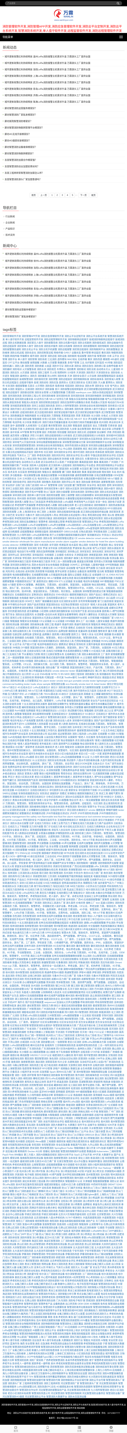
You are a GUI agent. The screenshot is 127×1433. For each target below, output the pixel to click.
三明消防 (68, 1118)
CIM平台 (100, 1058)
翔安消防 (106, 472)
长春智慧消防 (76, 922)
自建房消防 (94, 1118)
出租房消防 (98, 1065)
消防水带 (89, 385)
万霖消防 (70, 392)
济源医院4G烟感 (113, 1171)
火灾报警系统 (29, 369)
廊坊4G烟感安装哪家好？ (18, 140)
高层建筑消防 (40, 876)
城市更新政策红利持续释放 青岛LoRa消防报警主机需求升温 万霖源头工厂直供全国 (47, 88)
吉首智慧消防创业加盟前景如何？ (22, 166)
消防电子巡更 (115, 501)
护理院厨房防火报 (64, 833)
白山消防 (87, 955)
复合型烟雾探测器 (54, 707)
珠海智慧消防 (87, 1008)
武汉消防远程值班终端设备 (94, 511)
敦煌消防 (70, 1105)
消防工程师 (43, 372)
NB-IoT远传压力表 (58, 399)
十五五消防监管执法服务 (34, 704)
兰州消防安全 (9, 478)
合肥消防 (50, 1131)
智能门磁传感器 (88, 770)
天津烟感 (87, 1181)
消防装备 (49, 389)
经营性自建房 (52, 959)
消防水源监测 (114, 548)
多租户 (56, 1068)
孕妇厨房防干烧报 (87, 790)
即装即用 (98, 1081)
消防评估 (73, 962)
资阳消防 (93, 1012)
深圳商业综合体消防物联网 (93, 405)
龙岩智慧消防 (97, 1098)
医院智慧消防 (9, 535)
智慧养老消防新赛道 (22, 607)
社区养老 (99, 634)
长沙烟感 (24, 1052)
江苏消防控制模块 (69, 959)
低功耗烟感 (13, 531)
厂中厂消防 (114, 1111)
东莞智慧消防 (96, 959)
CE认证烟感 (104, 790)
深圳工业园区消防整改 (17, 438)
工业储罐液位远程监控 (37, 810)
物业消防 (42, 458)
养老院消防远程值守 (56, 508)
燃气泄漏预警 (117, 1118)
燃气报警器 (16, 1105)
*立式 (120, 419)
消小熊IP (61, 1138)
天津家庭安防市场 (21, 770)
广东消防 (7, 1048)
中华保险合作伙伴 (17, 604)
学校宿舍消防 (100, 531)
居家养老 (30, 747)
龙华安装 (52, 548)
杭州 (119, 472)
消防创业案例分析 (82, 773)
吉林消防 (70, 899)
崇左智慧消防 (52, 757)
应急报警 (63, 846)
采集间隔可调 (113, 651)
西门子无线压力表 (53, 826)
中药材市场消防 (99, 1184)
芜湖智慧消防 (86, 1081)
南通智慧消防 (71, 972)
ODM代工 (75, 564)
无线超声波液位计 (96, 598)
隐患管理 (27, 1068)
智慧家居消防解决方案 (64, 1025)
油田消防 (46, 975)
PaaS (5, 1154)
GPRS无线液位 (53, 932)
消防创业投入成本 (62, 720)
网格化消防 (84, 1111)
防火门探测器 (12, 1111)
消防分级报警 (63, 491)
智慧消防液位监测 (57, 717)
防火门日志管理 (26, 1108)
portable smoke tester (84, 680)
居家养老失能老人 (63, 776)
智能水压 (46, 472)
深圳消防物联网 (93, 395)
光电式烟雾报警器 (103, 475)
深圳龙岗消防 (77, 491)
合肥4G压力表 (68, 1184)
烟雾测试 (34, 627)
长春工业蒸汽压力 (60, 823)
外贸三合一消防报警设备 (63, 561)
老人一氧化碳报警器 (89, 800)
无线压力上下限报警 (18, 826)
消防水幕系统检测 (91, 654)
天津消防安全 (103, 372)
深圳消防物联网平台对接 (99, 442)
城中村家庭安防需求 (32, 767)
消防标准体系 (97, 379)
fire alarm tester (47, 680)
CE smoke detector (84, 538)
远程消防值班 (27, 412)
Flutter (70, 1148)
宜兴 (57, 389)
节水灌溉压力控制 (31, 654)
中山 (60, 448)
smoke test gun (64, 680)
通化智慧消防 (34, 1005)
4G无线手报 (59, 946)
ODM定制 (36, 853)
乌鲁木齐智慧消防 (100, 975)
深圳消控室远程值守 (68, 438)
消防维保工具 (92, 674)
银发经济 (49, 747)
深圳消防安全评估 (63, 452)
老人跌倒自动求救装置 (26, 833)
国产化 (117, 1154)
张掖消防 (46, 1105)
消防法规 (91, 369)
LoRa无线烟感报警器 (70, 757)
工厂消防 (31, 455)
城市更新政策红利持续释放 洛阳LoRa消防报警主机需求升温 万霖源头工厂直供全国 (47, 69)
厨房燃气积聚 (9, 578)
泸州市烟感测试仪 (108, 813)
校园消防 (69, 385)
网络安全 (37, 1168)
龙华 (4, 548)
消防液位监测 (17, 601)
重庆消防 (106, 352)
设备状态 (76, 352)
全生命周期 (86, 1068)
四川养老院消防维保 (18, 1091)
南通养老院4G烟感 (54, 972)
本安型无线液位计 (36, 796)
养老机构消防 (44, 455)
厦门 (52, 468)
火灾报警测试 (32, 680)
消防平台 (12, 359)
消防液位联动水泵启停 (70, 687)
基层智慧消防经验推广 (88, 730)
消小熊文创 (98, 1171)
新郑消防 (31, 498)
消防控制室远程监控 (49, 402)
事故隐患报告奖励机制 (78, 700)
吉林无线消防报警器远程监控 (54, 922)
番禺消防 (103, 462)
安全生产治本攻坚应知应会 (104, 700)
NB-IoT (43, 485)
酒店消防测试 (12, 677)
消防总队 (79, 458)
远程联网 (91, 432)
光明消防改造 (65, 548)
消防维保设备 (37, 624)
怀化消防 (111, 922)
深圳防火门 (40, 1108)
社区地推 (119, 740)
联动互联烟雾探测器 (84, 578)
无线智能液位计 (76, 714)
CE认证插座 (45, 621)
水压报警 (74, 468)
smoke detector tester (63, 670)
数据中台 (17, 1168)
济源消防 (19, 1174)
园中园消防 (16, 1181)
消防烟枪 (24, 624)
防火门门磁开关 (10, 1038)
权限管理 (107, 1068)
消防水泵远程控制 (113, 518)
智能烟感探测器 (96, 399)
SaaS (77, 1154)
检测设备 (114, 558)
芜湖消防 (73, 1081)
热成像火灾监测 (99, 402)
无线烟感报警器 (115, 955)
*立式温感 (43, 425)
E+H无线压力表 (97, 651)
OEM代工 (30, 601)
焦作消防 (80, 1075)
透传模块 (62, 359)
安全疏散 (44, 468)
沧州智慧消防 (93, 1174)
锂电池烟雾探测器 (112, 707)
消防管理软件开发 (11, 336)
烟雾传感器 (98, 657)
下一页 (83, 195)
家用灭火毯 (16, 617)
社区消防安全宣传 (68, 601)
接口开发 (91, 1148)
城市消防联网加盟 (107, 419)
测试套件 (71, 760)
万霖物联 (7, 422)
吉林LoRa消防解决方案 (94, 1042)
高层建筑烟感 (114, 1091)
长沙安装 (27, 422)
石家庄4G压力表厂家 (45, 1161)
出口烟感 (50, 1052)
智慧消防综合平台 (88, 1168)
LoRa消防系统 (112, 1101)
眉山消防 (116, 1048)
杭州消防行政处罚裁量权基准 (83, 422)
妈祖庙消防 (8, 1101)
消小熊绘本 (118, 1138)
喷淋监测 (63, 545)
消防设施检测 (54, 458)
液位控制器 (16, 786)
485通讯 (114, 359)
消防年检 (38, 452)
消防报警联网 (90, 346)
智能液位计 (79, 892)
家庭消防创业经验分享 (108, 770)
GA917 (67, 352)
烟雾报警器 (8, 581)
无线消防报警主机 (57, 989)
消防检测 (77, 346)
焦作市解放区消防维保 (48, 1075)
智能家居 (27, 714)
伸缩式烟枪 (26, 538)
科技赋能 (49, 571)
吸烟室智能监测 (10, 508)
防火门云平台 (81, 1131)
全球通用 (96, 574)
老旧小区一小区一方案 (90, 753)
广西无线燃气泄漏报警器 (15, 959)
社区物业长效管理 (19, 1025)
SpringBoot (60, 1148)
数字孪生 (112, 999)
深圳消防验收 (78, 395)
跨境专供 (87, 1065)
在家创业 (27, 617)
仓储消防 (37, 538)
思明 (109, 485)
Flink (11, 1154)
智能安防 (69, 747)
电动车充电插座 (91, 581)
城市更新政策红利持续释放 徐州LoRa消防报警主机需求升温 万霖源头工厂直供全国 (47, 63)
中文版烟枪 (94, 926)
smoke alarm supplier (67, 541)
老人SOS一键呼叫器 (15, 856)
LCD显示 (62, 710)
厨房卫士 (76, 634)
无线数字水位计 (98, 879)
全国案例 (72, 737)
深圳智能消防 (109, 395)
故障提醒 (34, 362)
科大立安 (62, 1061)
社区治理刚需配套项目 (73, 992)
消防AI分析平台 (65, 1154)
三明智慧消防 (80, 1118)
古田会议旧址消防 (68, 1058)
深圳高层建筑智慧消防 (24, 445)
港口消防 (73, 1111)
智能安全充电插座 (29, 621)
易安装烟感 (106, 644)
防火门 (23, 458)
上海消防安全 (29, 511)
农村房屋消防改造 (17, 611)
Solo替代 (82, 677)
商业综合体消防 (56, 806)
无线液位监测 (76, 694)
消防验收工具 (46, 879)
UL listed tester (98, 684)
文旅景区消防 (75, 1065)
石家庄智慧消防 (65, 1161)
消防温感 (39, 429)
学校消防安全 (30, 820)
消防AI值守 (109, 488)
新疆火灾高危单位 (21, 962)
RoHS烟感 (20, 710)
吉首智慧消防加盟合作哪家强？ (21, 160)
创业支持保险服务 (101, 767)
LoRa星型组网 (92, 528)
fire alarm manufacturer (42, 541)
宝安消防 (32, 548)
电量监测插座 (100, 876)
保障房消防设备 (100, 607)
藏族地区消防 (61, 1085)
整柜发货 (102, 631)
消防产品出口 (96, 594)
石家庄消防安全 (77, 382)
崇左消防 (39, 757)
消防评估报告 (9, 455)
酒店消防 (40, 1061)
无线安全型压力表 (36, 651)
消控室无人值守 (35, 342)
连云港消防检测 (111, 803)
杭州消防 (103, 422)
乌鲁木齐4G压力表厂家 (64, 975)
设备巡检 (58, 558)
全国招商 (79, 747)
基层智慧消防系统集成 (91, 750)
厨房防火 (63, 382)
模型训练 (14, 1158)
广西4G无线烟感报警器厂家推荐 (92, 899)
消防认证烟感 (15, 1118)
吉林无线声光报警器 (12, 946)
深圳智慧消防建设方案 (94, 591)
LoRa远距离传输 (40, 535)
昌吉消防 (10, 975)
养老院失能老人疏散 (46, 505)
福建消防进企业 (73, 1121)
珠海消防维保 (117, 1008)
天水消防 (83, 1128)
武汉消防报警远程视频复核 (98, 389)
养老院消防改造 (54, 501)
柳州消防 (104, 757)
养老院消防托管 (73, 521)
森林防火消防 (84, 1048)
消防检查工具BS (83, 833)
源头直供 (70, 902)
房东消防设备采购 (84, 740)
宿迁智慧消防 (56, 873)
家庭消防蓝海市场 (94, 830)
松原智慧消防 (88, 1088)
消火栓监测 (28, 468)
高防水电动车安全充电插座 (45, 564)
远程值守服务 (26, 382)
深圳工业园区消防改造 (43, 405)
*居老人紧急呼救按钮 (28, 743)
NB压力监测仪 (77, 886)
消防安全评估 (73, 455)
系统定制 (97, 1068)
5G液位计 (90, 714)
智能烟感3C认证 (73, 1181)
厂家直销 (12, 429)
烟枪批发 (100, 810)
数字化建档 (88, 1085)
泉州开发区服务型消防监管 (29, 1184)
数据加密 (56, 1187)
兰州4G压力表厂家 (47, 1128)
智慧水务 (66, 932)
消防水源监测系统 (11, 402)
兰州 (19, 478)
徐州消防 (10, 972)
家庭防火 (19, 389)
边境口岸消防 (35, 975)
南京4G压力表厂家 (93, 873)
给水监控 (73, 545)
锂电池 (72, 644)
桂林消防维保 (17, 926)
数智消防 (103, 1111)
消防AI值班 (8, 518)
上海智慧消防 (15, 1068)
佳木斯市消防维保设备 (33, 667)
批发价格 (53, 627)
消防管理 (32, 359)
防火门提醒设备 (55, 1108)
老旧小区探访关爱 (24, 776)
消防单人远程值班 (38, 465)
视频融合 (65, 1068)
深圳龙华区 (110, 551)
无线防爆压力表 (64, 892)
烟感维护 (46, 853)
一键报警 (116, 1168)
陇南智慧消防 (61, 1158)
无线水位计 (98, 763)
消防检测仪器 (17, 680)
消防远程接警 (65, 349)
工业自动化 (50, 856)
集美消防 (76, 472)
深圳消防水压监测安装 (90, 438)
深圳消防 (22, 548)
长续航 (91, 1058)
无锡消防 (29, 389)
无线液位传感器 (16, 740)
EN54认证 (25, 853)
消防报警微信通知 (11, 349)
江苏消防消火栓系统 (28, 873)
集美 (84, 472)
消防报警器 (20, 846)
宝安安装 (118, 545)
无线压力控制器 (54, 651)
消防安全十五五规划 (18, 730)
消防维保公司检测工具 (104, 627)
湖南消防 (113, 846)
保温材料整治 (95, 1161)
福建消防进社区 (98, 1141)
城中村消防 (79, 452)
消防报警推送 (113, 349)
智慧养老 (43, 521)
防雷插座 (64, 564)
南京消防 (108, 873)
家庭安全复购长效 (113, 989)
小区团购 (43, 611)
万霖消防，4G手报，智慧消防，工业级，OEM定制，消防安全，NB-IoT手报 (55, 839)
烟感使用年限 (111, 1115)
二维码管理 (115, 1151)
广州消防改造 (48, 1008)
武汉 (51, 409)
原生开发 (32, 1128)
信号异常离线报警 (87, 601)
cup (10, 965)
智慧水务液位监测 (34, 740)
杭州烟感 (20, 1141)
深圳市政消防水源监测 (76, 445)
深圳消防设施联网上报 (26, 448)
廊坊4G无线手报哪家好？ (18, 134)
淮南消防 (15, 1061)
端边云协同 (40, 1081)
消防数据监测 (17, 415)
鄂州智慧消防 (15, 1177)
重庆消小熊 (11, 1138)
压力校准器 (46, 889)
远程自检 (30, 1141)
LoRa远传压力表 (30, 892)
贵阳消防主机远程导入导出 (73, 515)
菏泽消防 (50, 982)
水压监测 (22, 472)
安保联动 (72, 793)
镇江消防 (75, 985)
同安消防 (114, 468)
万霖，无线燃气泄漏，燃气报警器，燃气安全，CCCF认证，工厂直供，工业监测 (43, 939)
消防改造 (97, 359)
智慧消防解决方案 (27, 528)
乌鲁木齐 (30, 515)
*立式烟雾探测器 (104, 578)
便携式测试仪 (110, 594)
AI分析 (39, 1151)
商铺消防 (63, 1065)
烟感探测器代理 (10, 465)
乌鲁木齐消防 (84, 975)
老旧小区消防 (74, 1042)
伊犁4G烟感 (85, 972)
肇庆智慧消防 (83, 946)
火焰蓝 (47, 366)
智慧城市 (75, 1052)
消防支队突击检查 (110, 800)
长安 (107, 385)
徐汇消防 (41, 511)
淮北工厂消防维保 (84, 1078)
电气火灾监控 (99, 548)
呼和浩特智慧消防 (104, 1002)
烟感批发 (73, 631)
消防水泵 (47, 538)
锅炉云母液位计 (37, 598)
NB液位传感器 (29, 786)
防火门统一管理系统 (35, 1035)
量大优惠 (112, 631)
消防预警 (53, 379)
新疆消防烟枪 (19, 1032)
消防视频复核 (60, 518)
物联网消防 (117, 352)
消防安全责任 (38, 508)
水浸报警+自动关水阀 (46, 614)
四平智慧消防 (48, 899)
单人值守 (22, 359)
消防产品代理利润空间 (105, 720)
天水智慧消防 (96, 1128)
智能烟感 (37, 419)
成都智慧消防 (88, 979)
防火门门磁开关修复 (72, 1187)
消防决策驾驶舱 (70, 1168)
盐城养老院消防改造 (86, 1045)
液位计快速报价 (106, 820)
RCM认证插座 (108, 641)
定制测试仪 (37, 594)
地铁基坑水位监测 (88, 820)
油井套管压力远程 (48, 929)
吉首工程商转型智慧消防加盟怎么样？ (24, 173)
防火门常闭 (100, 1134)
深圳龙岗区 (98, 551)
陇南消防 (48, 1158)
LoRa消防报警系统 (20, 1045)
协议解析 (101, 432)
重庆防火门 (89, 1187)
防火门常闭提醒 (114, 1131)
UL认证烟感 (86, 657)
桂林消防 (12, 873)
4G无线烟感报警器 (22, 902)
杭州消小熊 (25, 1171)
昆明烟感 (60, 1091)
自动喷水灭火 (103, 369)
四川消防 (69, 1012)
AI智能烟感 (53, 1115)
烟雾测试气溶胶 (62, 879)
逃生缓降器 (33, 611)
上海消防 (51, 511)
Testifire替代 (70, 677)
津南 (105, 554)
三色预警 (102, 999)
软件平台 (82, 1124)
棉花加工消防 (87, 989)
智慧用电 (119, 571)
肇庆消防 (70, 946)
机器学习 (111, 1148)
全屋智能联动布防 (63, 767)
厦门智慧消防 (79, 485)
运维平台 (92, 1124)
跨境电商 (39, 677)
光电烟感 (118, 578)
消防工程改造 (79, 733)
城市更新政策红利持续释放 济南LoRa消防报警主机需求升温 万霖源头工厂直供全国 (47, 95)
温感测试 (10, 627)
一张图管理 (61, 1042)
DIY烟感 (25, 647)
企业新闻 (10, 222)
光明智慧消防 (26, 545)
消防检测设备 (12, 624)
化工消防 (116, 1012)
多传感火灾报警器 (74, 707)
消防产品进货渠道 (36, 604)
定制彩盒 (37, 634)
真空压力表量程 (48, 892)
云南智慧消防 (38, 1164)
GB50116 (89, 1134)
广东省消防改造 (62, 1028)
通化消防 (21, 1005)
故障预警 (91, 571)
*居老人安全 (87, 634)
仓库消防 (43, 545)
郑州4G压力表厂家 (66, 1071)
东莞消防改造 (111, 959)
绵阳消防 (27, 1078)
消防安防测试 (94, 849)
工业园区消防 (115, 531)
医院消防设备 (58, 684)
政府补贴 (73, 723)
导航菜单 (7, 37)
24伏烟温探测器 (66, 475)
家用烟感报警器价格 (40, 830)
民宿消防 (82, 1058)
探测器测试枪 (38, 813)
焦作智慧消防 (68, 1075)
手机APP (12, 1002)
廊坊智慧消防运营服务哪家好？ (21, 108)
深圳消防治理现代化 (20, 564)
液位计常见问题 (115, 684)
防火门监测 (49, 491)
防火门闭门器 (82, 1038)
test (98, 902)
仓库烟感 (49, 554)
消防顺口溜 (100, 366)
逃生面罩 (48, 767)
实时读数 (99, 710)
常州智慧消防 (61, 926)
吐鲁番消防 (62, 962)
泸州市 (73, 813)
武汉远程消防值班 (44, 412)
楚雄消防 (7, 843)
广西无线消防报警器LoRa (85, 866)
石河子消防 (73, 989)
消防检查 (62, 375)
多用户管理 (73, 362)
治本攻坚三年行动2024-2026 (96, 919)
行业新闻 (10, 216)
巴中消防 (100, 979)
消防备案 (42, 375)
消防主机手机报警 (48, 349)
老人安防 (59, 747)
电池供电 (17, 422)
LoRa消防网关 (73, 525)
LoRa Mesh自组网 (74, 528)
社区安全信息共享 (68, 1022)
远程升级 (99, 1115)
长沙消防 (95, 415)
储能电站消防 (29, 1012)
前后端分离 (11, 1151)
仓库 (109, 356)
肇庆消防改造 (98, 946)
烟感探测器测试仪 (78, 594)
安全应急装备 (63, 1144)
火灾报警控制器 (57, 392)
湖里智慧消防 (108, 482)
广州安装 (24, 465)
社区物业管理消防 (70, 604)
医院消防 (109, 452)
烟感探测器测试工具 (87, 793)
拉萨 (31, 823)
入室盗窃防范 (74, 717)
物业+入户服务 (95, 916)
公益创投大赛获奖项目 (55, 737)
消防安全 (99, 385)
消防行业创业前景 (82, 767)
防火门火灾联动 (76, 1134)
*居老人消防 (16, 1078)
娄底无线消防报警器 (71, 1005)
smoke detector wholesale (16, 541)
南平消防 (78, 1055)
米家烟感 (105, 1052)
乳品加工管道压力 (76, 889)
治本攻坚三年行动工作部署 (86, 727)
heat (4, 965)
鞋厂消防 (37, 1121)
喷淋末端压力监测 (41, 561)
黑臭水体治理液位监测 (24, 800)
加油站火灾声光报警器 (68, 1002)
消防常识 (90, 372)
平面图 (5, 356)
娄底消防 (87, 1005)
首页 (33, 195)
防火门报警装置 (66, 1038)
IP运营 (88, 1171)
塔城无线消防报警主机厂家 (19, 989)
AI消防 (11, 389)
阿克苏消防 (18, 979)
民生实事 (24, 1018)
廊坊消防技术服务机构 (31, 1111)
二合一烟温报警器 (14, 657)
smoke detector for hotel (91, 541)
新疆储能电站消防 (11, 1012)
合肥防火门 (39, 1131)
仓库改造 (93, 545)
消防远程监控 (65, 379)
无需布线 (80, 1035)
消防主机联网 (84, 342)
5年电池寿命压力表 (92, 929)
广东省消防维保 (79, 1028)
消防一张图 (20, 1075)
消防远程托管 (117, 346)
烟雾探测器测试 (10, 813)
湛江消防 (116, 995)
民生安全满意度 (87, 1022)
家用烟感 (97, 1095)
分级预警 (57, 1101)
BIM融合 (18, 1154)
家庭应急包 (85, 607)
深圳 (36, 545)
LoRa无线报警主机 (91, 525)
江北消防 (52, 359)
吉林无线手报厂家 (21, 899)
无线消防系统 (44, 528)
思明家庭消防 (35, 472)
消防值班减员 (99, 342)
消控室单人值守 (25, 346)
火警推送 (24, 435)
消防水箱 (90, 892)
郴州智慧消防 (82, 995)
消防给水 (119, 452)
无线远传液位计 (58, 810)
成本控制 (30, 571)
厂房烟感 (115, 1052)
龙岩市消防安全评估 (53, 1121)
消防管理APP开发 (31, 336)
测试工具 (103, 793)
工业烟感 (59, 554)
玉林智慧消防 (116, 866)
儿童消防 (115, 369)
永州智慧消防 (48, 985)
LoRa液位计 (41, 717)
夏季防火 (110, 382)
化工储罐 (96, 694)
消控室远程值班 (80, 349)
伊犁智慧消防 (109, 972)
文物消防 (112, 1055)
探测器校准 (83, 780)
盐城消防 (82, 926)
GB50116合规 (71, 531)
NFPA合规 (69, 853)
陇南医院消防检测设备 (31, 1158)
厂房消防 (37, 902)
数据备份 (117, 1068)
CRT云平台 (14, 362)
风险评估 (10, 571)
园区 (44, 432)
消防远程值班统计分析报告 (58, 435)
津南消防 (113, 554)
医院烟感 (22, 1098)
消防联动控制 (27, 392)
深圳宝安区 (85, 551)
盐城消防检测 (37, 972)
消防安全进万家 (52, 740)
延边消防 (52, 733)
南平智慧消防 (91, 1055)
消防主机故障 (65, 346)
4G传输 (109, 362)
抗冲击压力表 (59, 889)
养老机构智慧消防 (21, 1164)
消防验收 (115, 372)
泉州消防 (65, 999)
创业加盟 (53, 723)
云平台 (115, 356)
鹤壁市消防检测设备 (56, 849)
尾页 (93, 195)
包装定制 (17, 634)
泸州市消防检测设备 (88, 813)
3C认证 (85, 757)
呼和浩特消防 (87, 1002)
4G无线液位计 (22, 790)
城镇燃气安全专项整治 (64, 863)
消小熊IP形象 (38, 1171)
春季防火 (59, 409)
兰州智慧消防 (54, 1015)
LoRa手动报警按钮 (37, 525)
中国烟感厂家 (107, 617)
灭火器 (101, 382)
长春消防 (14, 412)
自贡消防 (106, 1048)
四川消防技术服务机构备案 (50, 1012)
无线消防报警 (115, 1071)
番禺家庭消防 (86, 462)
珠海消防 (75, 1008)
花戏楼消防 (18, 1081)
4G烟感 (71, 508)
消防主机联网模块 (84, 495)
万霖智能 (56, 415)
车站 (114, 472)
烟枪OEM (53, 581)
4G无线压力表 (32, 889)
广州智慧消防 (34, 1008)
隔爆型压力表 (90, 883)
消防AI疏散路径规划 (46, 1154)
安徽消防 (115, 1081)
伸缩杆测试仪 (95, 677)
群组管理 (27, 1118)
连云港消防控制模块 (100, 995)
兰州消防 (27, 478)
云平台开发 (86, 1154)
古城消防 (24, 1042)
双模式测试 (117, 849)
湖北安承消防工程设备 (33, 1181)
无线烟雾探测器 (40, 574)
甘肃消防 (108, 1128)
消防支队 (14, 372)
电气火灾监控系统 (114, 399)
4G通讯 (44, 627)
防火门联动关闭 (116, 1187)
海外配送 (82, 660)
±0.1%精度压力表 (34, 694)
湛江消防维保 (36, 999)
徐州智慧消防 (22, 972)
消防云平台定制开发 (74, 336)
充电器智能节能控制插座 (70, 876)
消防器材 (7, 369)
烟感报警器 (21, 385)
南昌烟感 (78, 1095)
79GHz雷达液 (50, 694)
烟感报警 (56, 472)
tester (121, 810)
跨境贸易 (73, 660)
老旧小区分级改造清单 (66, 753)
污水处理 (17, 982)
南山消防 (83, 545)
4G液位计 (63, 694)
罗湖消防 (103, 545)
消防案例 (7, 574)
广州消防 (113, 462)
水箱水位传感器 (103, 892)
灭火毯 (53, 372)
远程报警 (83, 846)
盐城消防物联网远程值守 (102, 339)
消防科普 (79, 409)
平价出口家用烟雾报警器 (110, 806)
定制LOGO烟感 (30, 641)
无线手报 (60, 899)
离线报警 (24, 1055)
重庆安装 (96, 429)
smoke (91, 810)
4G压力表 (35, 1042)
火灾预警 (115, 843)
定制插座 (96, 641)
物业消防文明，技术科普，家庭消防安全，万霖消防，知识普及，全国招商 (43, 591)
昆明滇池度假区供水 (72, 883)
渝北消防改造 (62, 429)
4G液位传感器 (114, 879)
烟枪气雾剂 (114, 793)
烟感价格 (14, 1055)
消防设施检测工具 (21, 631)
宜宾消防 (110, 979)
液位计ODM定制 (83, 763)
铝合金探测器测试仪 (48, 641)
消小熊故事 (106, 1138)
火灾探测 (113, 415)
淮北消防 (99, 1078)
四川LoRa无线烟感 (55, 1078)
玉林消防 (104, 866)
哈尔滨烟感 (69, 1164)
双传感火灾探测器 (103, 561)
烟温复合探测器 (85, 561)
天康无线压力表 (25, 886)
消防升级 (91, 356)
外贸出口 (106, 535)
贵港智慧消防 (75, 869)
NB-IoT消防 (109, 869)
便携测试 (63, 644)
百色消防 (17, 916)
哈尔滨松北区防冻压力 (74, 826)
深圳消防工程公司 (31, 395)
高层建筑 (77, 448)
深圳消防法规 (19, 495)
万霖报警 (102, 425)
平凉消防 (60, 1032)
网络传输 (58, 352)
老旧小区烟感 (99, 1091)
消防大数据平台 (59, 1124)
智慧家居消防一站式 (36, 919)
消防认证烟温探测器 (35, 657)
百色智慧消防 (29, 916)
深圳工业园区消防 (14, 488)
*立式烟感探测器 (100, 773)
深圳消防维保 (48, 395)
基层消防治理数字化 (58, 704)
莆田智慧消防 (41, 1058)
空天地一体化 (87, 1032)
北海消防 (114, 899)
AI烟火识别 (81, 508)
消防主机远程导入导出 (46, 515)
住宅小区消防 (49, 419)
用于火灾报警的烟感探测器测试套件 (67, 535)
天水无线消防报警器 (68, 1128)
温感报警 (20, 425)
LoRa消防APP (9, 528)
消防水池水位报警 (19, 823)
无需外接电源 (93, 644)
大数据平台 (107, 1154)
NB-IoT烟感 (113, 478)
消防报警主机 (48, 1042)
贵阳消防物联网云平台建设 (110, 465)
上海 (19, 511)
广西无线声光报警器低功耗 (97, 969)
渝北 (95, 425)
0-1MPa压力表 (36, 932)
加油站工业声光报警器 (95, 896)
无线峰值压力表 (73, 654)
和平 (121, 366)
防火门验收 (91, 1035)
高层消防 (56, 482)
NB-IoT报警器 (54, 578)
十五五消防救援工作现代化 (43, 730)
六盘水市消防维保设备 (88, 760)
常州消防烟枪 (46, 926)
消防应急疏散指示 (28, 521)
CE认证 (120, 598)
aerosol (31, 949)
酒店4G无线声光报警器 (42, 1018)
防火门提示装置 (97, 1131)
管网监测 (104, 468)
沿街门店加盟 (65, 485)
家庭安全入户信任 (11, 992)
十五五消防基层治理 (27, 922)
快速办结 (12, 1108)
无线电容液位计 (59, 714)
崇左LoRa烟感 (26, 757)
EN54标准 (45, 674)
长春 (72, 458)
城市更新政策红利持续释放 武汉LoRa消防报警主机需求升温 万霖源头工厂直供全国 (47, 82)
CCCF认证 (46, 1055)
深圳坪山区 (13, 554)
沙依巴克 (10, 515)
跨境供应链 (57, 853)
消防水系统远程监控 (102, 392)
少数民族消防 (111, 1032)
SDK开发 (112, 1124)
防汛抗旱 (117, 892)
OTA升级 (95, 1052)
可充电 (89, 627)
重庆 (90, 359)
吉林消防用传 (63, 1088)
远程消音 (85, 1052)
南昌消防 (87, 1095)
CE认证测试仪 (12, 538)
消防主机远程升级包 (109, 458)
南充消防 (67, 916)
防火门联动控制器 (64, 1131)
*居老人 (81, 737)
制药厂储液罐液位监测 (46, 601)
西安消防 (34, 1148)
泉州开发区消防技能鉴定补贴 (17, 1121)
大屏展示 (72, 1124)
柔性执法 (29, 1081)
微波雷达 (10, 747)
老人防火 (21, 578)
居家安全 (73, 790)
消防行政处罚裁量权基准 (55, 422)
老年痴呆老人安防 (48, 743)
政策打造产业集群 (112, 992)
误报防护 (54, 793)
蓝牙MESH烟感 (47, 1091)
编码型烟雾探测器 (93, 707)
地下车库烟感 (63, 1052)
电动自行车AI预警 (26, 551)
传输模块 (24, 356)
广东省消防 (30, 1028)
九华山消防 (93, 1144)
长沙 (85, 419)
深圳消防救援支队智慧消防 (108, 495)
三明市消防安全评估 (52, 1118)
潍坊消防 (59, 1018)
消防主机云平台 (30, 349)
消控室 (43, 356)
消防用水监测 (74, 518)
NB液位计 (109, 796)
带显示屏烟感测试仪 (46, 710)
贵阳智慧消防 (9, 468)
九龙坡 (73, 429)
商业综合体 (115, 422)
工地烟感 (51, 1141)
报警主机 (100, 985)
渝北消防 (67, 425)
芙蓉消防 (85, 415)
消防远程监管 (9, 346)
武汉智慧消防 (108, 412)
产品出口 (21, 879)
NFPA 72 (55, 674)
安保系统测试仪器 (77, 849)
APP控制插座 (112, 564)
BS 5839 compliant (12, 820)
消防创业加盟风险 (24, 614)
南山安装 (87, 548)
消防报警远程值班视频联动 (51, 498)
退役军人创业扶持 (60, 830)
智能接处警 (8, 1075)
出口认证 (108, 710)
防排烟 (65, 458)
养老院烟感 (20, 1095)
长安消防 (10, 385)
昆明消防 (70, 1091)
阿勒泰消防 (84, 962)
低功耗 (100, 571)
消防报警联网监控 (106, 375)
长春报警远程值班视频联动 (79, 498)
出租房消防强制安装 (59, 611)
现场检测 (80, 644)
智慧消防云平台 (90, 521)
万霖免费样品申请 (70, 770)
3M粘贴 (16, 647)
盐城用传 (49, 1045)
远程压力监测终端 (14, 889)
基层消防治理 (27, 1161)
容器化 (46, 1151)
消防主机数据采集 (17, 342)
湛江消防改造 (22, 999)
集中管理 (86, 352)
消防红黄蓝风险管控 (92, 518)
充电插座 (24, 598)
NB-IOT (78, 419)
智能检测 (95, 624)
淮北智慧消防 (111, 1078)
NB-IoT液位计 (9, 687)
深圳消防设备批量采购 (100, 445)
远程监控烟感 (118, 790)
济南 (109, 432)
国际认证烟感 (75, 574)
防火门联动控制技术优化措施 (17, 1131)
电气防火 (114, 385)
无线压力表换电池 (96, 826)
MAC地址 (72, 359)
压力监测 (100, 568)
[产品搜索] (118, 2)
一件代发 (59, 677)
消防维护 (68, 558)
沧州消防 (105, 1174)
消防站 (77, 366)
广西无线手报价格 (86, 1025)
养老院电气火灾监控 (84, 501)
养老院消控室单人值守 (26, 518)
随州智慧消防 (67, 1177)
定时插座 (85, 564)
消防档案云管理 (56, 521)
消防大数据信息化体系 (14, 1124)
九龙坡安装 (29, 429)
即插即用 (117, 644)
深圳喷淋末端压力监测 (19, 561)
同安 (19, 468)
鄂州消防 (27, 1177)
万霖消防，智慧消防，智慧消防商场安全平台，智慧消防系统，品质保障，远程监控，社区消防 (54, 803)
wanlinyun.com (83, 392)
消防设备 (27, 419)
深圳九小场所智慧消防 (67, 405)
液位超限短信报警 (41, 714)
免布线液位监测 (104, 737)
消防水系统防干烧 (94, 796)
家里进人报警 (32, 773)
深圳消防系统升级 (48, 448)
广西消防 (24, 869)
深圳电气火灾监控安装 (24, 442)
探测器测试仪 (94, 535)
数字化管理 (35, 432)
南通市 (57, 624)
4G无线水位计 (25, 687)
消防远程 (52, 356)
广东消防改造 (34, 1048)
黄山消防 (10, 1148)
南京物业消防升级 (62, 607)
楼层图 (106, 359)
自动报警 (70, 568)
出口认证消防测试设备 (14, 810)
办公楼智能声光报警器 (33, 982)
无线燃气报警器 (37, 959)
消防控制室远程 (45, 352)
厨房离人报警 (22, 501)
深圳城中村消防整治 (82, 720)
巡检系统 (46, 1187)
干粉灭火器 (110, 830)
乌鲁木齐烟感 (25, 1115)
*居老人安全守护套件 (47, 800)
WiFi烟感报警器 (84, 1091)
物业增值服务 (68, 740)
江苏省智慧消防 (16, 1028)
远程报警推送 (27, 531)
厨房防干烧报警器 (72, 856)
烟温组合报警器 (49, 475)
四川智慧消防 (81, 1012)
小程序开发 (26, 1071)
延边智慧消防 (65, 733)
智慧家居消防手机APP (13, 919)
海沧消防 (101, 485)
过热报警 (116, 429)
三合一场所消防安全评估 (110, 1045)
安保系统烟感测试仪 (28, 793)
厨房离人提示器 (44, 720)
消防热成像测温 (116, 505)
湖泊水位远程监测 (74, 796)
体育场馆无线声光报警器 (49, 916)
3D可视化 (105, 1075)
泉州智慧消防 (78, 999)
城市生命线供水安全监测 (15, 753)
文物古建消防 (86, 531)
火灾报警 (52, 362)
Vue (100, 1168)
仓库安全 (69, 554)
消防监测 (71, 432)
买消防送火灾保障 (107, 614)
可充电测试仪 (38, 631)
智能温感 (77, 425)
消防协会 (79, 385)
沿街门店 (20, 485)
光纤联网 (89, 362)
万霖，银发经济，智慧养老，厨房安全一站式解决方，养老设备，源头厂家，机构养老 (56, 965)
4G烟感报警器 (39, 1115)
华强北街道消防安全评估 (103, 455)
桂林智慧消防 (32, 926)
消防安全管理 (41, 392)
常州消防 (82, 806)
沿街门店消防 (32, 485)
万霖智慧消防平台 (43, 607)
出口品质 (110, 598)
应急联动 (72, 571)
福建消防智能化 (52, 1184)
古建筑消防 (73, 1061)
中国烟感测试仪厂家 (25, 581)
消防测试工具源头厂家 (53, 902)
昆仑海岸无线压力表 (15, 651)
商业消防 (32, 458)
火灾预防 (39, 385)
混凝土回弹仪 (107, 902)
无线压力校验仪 (43, 823)
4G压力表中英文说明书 (70, 929)
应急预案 (44, 1071)
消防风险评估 (58, 455)
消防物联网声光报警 (108, 863)
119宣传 (71, 372)
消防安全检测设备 (56, 760)
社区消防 (48, 452)
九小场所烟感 (34, 1095)
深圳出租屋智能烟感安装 (49, 442)
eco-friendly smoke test (78, 684)
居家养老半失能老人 (83, 776)
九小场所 (94, 757)
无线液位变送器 (87, 723)
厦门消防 (66, 472)
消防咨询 (89, 452)
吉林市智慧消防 (44, 946)
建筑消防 (119, 515)
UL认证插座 (58, 621)
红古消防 (54, 478)
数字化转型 (61, 571)
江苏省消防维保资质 (106, 1025)
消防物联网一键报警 (86, 863)
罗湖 (45, 548)
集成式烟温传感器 (55, 657)
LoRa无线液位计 (41, 687)
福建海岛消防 (17, 1058)
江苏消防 (52, 876)
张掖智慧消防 (58, 1105)
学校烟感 (37, 1118)
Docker (31, 1151)
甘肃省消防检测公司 (96, 1105)
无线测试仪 (52, 631)
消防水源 (69, 366)
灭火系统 (118, 1128)
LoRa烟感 (68, 501)
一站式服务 (13, 1161)
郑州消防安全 (9, 498)
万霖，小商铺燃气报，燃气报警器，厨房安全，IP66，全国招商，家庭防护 (85, 942)
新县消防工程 (97, 1158)
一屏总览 (53, 1038)
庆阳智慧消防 (36, 1085)
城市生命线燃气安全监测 (15, 733)
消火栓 (110, 515)
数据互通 (75, 1068)
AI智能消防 (25, 568)
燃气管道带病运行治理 (40, 863)
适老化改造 (67, 578)
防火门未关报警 (72, 1108)
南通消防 (73, 926)
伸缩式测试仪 (108, 624)
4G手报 (94, 1111)
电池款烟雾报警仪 (21, 574)
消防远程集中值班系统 (71, 478)
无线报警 (102, 733)
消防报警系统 (51, 342)
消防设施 (62, 356)
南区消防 (92, 448)
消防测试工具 (67, 641)
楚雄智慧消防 (19, 843)
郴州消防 (70, 995)
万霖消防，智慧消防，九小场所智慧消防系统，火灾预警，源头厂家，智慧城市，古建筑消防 (60, 697)
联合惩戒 (48, 1085)
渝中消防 (49, 429)
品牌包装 (27, 634)
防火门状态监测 (37, 501)
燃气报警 (90, 568)
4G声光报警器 (68, 843)
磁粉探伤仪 (107, 694)
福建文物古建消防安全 (77, 1141)
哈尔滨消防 (81, 1164)
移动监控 (96, 352)
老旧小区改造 (117, 757)
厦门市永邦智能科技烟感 (27, 1101)
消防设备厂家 (52, 667)
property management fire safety (19, 816)
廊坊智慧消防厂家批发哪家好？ (21, 114)
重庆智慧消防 (55, 425)
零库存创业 (66, 773)
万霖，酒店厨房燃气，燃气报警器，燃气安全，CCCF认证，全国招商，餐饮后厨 (81, 936)
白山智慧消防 (99, 955)
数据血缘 (91, 1151)
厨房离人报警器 (13, 714)
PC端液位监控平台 (47, 820)
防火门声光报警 (39, 1038)
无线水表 (101, 690)
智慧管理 (52, 485)
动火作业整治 (81, 1161)
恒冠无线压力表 (61, 886)
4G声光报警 (90, 1177)
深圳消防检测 (63, 395)
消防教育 (71, 369)
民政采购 (39, 747)
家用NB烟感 (8, 1141)
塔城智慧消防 (41, 989)
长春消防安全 (92, 458)
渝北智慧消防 (84, 429)
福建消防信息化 (52, 999)
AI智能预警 (25, 1038)
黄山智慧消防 (22, 1148)
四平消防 (36, 899)
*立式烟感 (112, 1105)
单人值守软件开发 (14, 339)
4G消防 (111, 733)
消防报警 (31, 843)
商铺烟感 (76, 1115)
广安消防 (96, 1048)
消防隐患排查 (12, 458)
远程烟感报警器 (54, 1164)
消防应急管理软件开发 (52, 336)
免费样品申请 (15, 767)
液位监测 (110, 568)
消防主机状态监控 (109, 491)
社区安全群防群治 (49, 1022)
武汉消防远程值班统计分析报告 (89, 435)
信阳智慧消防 (112, 1158)
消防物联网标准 (81, 379)
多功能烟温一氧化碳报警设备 (25, 475)
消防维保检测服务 (38, 806)
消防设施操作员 (115, 342)
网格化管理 (46, 1101)
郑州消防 (21, 498)
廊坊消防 (63, 1111)
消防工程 (49, 624)
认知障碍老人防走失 (51, 992)
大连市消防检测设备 (110, 760)
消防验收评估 (19, 482)
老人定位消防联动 (84, 505)
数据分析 (37, 422)
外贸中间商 (33, 879)
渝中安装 (14, 432)
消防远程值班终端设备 (68, 511)
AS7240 (120, 574)
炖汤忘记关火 (38, 770)
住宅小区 (69, 419)
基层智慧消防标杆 (67, 730)
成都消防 (76, 979)
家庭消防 (31, 578)
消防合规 (38, 346)
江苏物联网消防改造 (65, 1045)
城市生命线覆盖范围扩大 (103, 704)
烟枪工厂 (90, 902)
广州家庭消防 (72, 462)
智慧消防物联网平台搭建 (73, 1151)
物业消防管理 (87, 743)
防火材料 (52, 375)
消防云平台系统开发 (96, 336)
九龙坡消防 (31, 425)
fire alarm (110, 541)
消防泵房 (49, 385)
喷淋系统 (99, 452)
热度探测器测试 (108, 926)
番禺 (96, 462)
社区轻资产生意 (79, 611)
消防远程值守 (12, 392)
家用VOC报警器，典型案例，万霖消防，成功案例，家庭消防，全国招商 (54, 584)
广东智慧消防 (19, 1048)
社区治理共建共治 (112, 916)
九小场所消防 (24, 535)
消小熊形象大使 (74, 1138)
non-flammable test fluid (50, 816)
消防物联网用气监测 (27, 780)
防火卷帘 (85, 455)
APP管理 (24, 432)
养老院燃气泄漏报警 (25, 505)
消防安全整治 (17, 1035)
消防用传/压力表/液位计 (20, 876)
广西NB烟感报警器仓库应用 (43, 869)
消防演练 (69, 409)
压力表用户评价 (16, 694)
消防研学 (39, 1138)
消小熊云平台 (53, 1171)
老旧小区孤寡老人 (44, 776)
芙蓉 (78, 415)
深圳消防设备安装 (24, 399)
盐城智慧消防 (26, 379)
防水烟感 (116, 634)
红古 (34, 478)
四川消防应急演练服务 (107, 1088)
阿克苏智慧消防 (33, 979)
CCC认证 (7, 697)
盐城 (36, 382)
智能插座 (14, 621)
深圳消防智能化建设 (63, 538)
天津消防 (80, 372)
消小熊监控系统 (69, 1171)
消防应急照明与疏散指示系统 (75, 402)
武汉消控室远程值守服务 (88, 412)
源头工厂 (80, 621)
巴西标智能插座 (82, 641)
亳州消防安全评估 (91, 1121)
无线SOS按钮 (78, 830)
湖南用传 (103, 846)
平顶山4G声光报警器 (100, 1038)
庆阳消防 (24, 1085)
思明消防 (95, 482)
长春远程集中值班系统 (95, 478)
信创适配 (27, 1168)
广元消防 (14, 1015)
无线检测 (80, 627)
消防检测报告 (41, 1174)
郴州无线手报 (37, 1045)
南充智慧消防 (80, 916)
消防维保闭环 (56, 531)
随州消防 (79, 1177)
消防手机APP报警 (34, 491)
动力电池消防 (51, 1065)
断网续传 (22, 1151)
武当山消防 (38, 1177)
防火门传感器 (9, 1134)
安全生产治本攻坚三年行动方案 (64, 919)
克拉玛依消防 (107, 962)
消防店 (20, 773)
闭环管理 (31, 1075)
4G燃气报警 (55, 1174)
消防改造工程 (36, 1065)
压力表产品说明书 (103, 823)
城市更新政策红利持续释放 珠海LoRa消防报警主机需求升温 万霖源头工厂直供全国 (47, 101)
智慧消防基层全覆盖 (79, 704)
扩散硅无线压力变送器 (82, 823)
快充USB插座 (26, 660)
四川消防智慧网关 (55, 1181)
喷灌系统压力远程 (52, 690)
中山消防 (67, 448)
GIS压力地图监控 (52, 883)
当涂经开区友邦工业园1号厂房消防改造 (100, 1061)
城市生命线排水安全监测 (41, 753)
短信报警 (96, 1015)
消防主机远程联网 (34, 488)
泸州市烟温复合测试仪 (57, 813)
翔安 (37, 468)
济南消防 (52, 432)
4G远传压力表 (41, 399)
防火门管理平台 (105, 1035)
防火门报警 (8, 1191)
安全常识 (20, 515)
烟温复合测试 (109, 677)
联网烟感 (19, 637)
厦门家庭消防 (62, 468)
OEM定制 (118, 475)
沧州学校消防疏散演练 (73, 1174)
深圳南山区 (73, 551)
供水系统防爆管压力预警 (75, 651)
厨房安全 (41, 578)
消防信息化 (30, 352)
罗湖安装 (77, 548)
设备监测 (81, 571)
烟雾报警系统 (72, 657)
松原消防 (75, 1088)
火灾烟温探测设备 (57, 574)
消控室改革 (115, 511)
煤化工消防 (84, 1158)
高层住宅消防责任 (43, 866)
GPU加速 (101, 1148)
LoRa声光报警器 (56, 525)
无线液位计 (101, 714)
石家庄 (31, 385)
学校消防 (27, 558)
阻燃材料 (62, 372)
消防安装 (93, 846)
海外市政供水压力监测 (84, 690)
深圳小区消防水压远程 (30, 883)
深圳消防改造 (15, 395)
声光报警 (92, 419)
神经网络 (10, 1128)
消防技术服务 (51, 346)
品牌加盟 (63, 631)
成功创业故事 (94, 611)
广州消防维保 (63, 1008)
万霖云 (60, 419)
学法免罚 (105, 1118)
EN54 (112, 574)
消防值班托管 (41, 379)
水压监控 (84, 468)
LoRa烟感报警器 (70, 1015)
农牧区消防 (21, 975)
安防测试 (44, 793)
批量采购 (82, 631)
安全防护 (10, 485)
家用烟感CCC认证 (63, 1095)
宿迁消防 (43, 873)
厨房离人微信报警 (61, 634)
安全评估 (91, 485)
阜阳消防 (36, 1144)
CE (103, 574)
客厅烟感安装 (110, 717)
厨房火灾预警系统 (91, 856)
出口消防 (53, 660)
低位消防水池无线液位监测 (89, 853)
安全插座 (78, 581)
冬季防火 (61, 369)
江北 (82, 362)
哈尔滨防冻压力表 (95, 889)
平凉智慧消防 (72, 1032)
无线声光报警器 (85, 843)
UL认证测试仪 (39, 760)
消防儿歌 (19, 366)
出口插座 (90, 621)
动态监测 (109, 1098)
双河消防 (113, 1028)
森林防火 (24, 375)
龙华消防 (53, 545)
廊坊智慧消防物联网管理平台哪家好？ (24, 127)
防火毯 (75, 607)
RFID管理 (47, 1068)
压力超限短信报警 (91, 687)
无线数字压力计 (109, 687)
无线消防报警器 (10, 869)
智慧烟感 (109, 571)
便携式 (71, 627)
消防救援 (39, 366)
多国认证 (86, 574)
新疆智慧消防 (48, 962)
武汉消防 (43, 409)
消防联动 (81, 369)
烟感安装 (61, 1141)
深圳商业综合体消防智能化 (50, 445)
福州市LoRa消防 (71, 1101)
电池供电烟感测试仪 (47, 644)
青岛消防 (31, 1124)
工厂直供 (105, 654)
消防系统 (42, 359)
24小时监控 (59, 568)
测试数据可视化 (75, 710)
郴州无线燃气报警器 (54, 995)
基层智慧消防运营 (112, 750)
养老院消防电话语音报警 (106, 498)
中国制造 (64, 667)
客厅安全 (10, 614)
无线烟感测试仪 (23, 594)
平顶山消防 (13, 1042)
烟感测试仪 (49, 594)
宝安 (40, 548)
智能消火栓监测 (30, 402)
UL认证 (35, 674)
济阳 (32, 435)
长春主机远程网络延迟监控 (19, 452)
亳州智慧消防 (118, 1121)
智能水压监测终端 (78, 399)
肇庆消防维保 (112, 946)
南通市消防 (68, 624)
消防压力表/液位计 (51, 1005)
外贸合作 (78, 873)
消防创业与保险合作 (92, 717)
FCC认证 (99, 1032)
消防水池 (41, 369)
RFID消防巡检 (114, 508)
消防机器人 (8, 366)
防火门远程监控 (105, 1108)
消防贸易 (22, 949)
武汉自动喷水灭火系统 (52, 462)
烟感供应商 (111, 657)
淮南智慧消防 (28, 1061)
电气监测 (80, 568)
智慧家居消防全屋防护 (40, 1025)
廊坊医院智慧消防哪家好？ (18, 121)
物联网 (5, 601)
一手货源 (62, 627)
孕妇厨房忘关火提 (58, 790)
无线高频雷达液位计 (56, 598)
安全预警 (53, 846)
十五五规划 (85, 1015)
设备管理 (46, 1168)
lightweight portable (107, 680)
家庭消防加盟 (94, 472)
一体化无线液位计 (77, 598)
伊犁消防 (96, 972)
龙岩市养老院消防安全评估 (66, 1098)
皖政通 (106, 1081)
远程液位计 (28, 717)
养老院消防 (71, 806)
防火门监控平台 (59, 1134)
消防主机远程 (17, 352)
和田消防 (46, 979)
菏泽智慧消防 (63, 982)
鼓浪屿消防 (91, 999)
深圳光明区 (26, 554)
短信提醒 (61, 432)
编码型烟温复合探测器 (33, 707)
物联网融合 (80, 1148)
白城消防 (111, 1042)
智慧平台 (92, 806)
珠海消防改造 (102, 1008)
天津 (69, 375)
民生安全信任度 (103, 1022)
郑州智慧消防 (83, 1071)
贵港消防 (63, 869)
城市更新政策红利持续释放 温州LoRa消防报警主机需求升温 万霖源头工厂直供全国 (47, 56)
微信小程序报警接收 (49, 773)
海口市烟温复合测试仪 (40, 670)
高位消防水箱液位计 (77, 810)
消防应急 (53, 382)
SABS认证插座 (10, 793)
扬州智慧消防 (19, 1008)
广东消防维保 (48, 1048)
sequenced (50, 1002)
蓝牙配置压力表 (113, 889)
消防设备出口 (41, 660)
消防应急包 (87, 366)
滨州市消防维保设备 (42, 558)
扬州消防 (7, 1008)
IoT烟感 (12, 584)
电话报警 (81, 356)
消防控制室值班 (111, 1161)
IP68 (59, 856)
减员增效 (14, 435)
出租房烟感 (65, 1115)
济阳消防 (116, 432)
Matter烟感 (108, 1095)
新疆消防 (36, 962)
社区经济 (84, 604)
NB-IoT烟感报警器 (92, 869)
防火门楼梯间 (38, 1191)
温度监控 (87, 425)
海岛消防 (53, 1058)
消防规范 (51, 369)
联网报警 (73, 846)
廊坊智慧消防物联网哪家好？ (20, 153)
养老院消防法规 (10, 521)
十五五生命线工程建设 (112, 730)
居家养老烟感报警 (111, 753)
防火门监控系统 (66, 1035)
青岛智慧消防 (43, 1124)
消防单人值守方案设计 (95, 409)
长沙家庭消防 (44, 415)
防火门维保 (101, 1187)
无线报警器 (55, 843)
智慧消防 (101, 356)
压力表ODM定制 (111, 929)
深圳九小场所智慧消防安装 (43, 438)
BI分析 (35, 1071)
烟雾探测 (80, 1105)
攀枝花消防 (39, 1078)
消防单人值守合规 (36, 495)
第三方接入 (29, 1154)
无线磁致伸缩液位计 (67, 820)
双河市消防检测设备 (97, 1028)
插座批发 (88, 876)
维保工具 (78, 558)
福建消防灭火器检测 (62, 1055)
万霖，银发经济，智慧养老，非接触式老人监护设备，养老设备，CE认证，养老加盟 (55, 906)
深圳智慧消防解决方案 (73, 442)
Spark (53, 1071)
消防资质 (29, 366)
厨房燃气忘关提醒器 (69, 743)
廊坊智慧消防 (51, 1111)
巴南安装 (112, 425)
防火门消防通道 (23, 1191)
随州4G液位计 (51, 1177)
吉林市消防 (30, 946)
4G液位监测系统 (35, 856)
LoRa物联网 (58, 528)
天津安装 (17, 558)
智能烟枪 (89, 710)
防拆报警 (32, 1098)
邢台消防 (112, 896)
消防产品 (43, 846)
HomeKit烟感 (44, 1098)
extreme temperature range (106, 816)
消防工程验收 (77, 674)
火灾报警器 (33, 846)
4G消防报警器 (19, 849)
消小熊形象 (50, 1138)
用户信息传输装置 (34, 1002)
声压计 (11, 776)
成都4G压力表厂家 (61, 979)
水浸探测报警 (53, 770)
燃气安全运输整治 (103, 776)
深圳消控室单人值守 (54, 488)
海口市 (98, 670)
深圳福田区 (61, 551)
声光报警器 (42, 843)
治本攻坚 (73, 1158)
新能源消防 (105, 1012)
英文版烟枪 (8, 853)
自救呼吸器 (112, 366)
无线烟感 (40, 849)
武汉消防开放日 (30, 409)
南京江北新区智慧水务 (52, 654)
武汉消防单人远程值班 (60, 465)
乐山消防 (34, 1091)
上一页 (43, 195)
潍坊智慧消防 (71, 1018)
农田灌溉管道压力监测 (26, 929)
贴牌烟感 (30, 710)
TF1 (17, 853)
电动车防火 (43, 478)
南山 (111, 545)
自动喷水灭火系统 (31, 462)
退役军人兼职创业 (88, 614)
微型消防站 (13, 1018)
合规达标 (20, 571)
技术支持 (10, 234)
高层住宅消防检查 (62, 866)
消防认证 (114, 1181)
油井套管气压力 (106, 883)
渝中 (12, 425)
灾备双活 (14, 1071)
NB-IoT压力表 (35, 690)
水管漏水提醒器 (47, 833)
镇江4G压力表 (62, 985)
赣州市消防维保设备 (32, 737)
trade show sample (40, 684)
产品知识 (10, 228)
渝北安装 (106, 429)
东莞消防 (83, 959)
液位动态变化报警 (80, 879)
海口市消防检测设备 (113, 670)
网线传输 (14, 356)
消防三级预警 (68, 495)
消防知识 (39, 389)
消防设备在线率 (66, 505)
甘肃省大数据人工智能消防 (41, 1032)
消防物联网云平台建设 (83, 465)
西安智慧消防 (47, 1148)
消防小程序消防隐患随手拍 (101, 1164)
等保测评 (37, 1068)
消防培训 (17, 369)
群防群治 (102, 1055)
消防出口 (12, 949)
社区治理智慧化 (94, 992)
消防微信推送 (17, 491)
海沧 (78, 482)
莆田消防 (29, 1058)
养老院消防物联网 (108, 521)
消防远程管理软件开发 (55, 339)
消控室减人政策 (112, 379)
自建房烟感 (88, 1115)
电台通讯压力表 (20, 932)
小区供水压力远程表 (95, 886)
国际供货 (63, 660)
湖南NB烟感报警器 (73, 969)
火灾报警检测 (22, 627)
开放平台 (56, 1168)
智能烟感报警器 (101, 1181)
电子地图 (29, 1174)
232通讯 (39, 435)
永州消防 (35, 985)
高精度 (87, 694)
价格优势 (80, 902)
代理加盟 (49, 677)
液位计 (54, 687)
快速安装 (7, 647)
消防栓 (33, 372)
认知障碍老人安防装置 (36, 723)
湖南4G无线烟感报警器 (31, 995)
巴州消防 (99, 989)
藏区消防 (70, 1078)
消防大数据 (25, 508)
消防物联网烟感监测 (49, 780)
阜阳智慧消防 (48, 1144)
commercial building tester (16, 684)
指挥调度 (55, 1151)
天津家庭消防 (81, 554)
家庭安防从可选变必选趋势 (46, 617)
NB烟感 (32, 849)
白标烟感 (29, 637)
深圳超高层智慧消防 (20, 405)
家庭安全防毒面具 (24, 866)
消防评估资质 (34, 482)
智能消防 (14, 375)
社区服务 (90, 737)
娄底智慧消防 (100, 1005)
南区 (85, 448)
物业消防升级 (9, 743)
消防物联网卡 (101, 505)
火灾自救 (91, 375)
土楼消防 (119, 1098)
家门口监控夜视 (105, 601)
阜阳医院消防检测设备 (19, 1144)
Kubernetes (103, 1151)
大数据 (43, 362)
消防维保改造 (92, 1075)
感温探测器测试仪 (85, 670)
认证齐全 (17, 644)
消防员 (33, 375)
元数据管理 (21, 1128)
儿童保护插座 (98, 564)
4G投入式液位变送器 (104, 786)
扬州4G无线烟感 (115, 1005)
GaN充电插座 (15, 737)
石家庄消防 (91, 382)
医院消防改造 (107, 528)
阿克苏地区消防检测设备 (96, 558)
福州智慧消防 (98, 1101)
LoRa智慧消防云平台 (113, 525)
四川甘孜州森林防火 (66, 1048)
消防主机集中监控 (67, 342)
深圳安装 (12, 548)
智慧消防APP (34, 1187)
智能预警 (36, 568)
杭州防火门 (52, 1035)
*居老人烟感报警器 (104, 740)
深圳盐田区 (38, 554)
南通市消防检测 (82, 624)
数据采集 (62, 362)
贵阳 (104, 515)
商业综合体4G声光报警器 (108, 839)
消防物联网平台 (97, 349)
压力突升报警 (36, 826)
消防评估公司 (68, 482)
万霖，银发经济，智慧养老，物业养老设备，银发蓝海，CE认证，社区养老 (74, 949)
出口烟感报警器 (37, 1052)
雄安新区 (22, 690)
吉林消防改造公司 (38, 733)
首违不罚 (51, 1081)
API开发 (97, 1154)
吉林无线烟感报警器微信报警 (67, 955)
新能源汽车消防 (79, 1144)
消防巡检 (43, 382)
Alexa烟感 (40, 1141)
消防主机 (81, 432)
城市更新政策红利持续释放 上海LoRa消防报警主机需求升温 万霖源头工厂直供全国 (47, 76)
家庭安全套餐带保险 (67, 614)
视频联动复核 (41, 531)
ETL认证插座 (66, 581)
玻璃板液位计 (19, 796)
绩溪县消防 (62, 1081)
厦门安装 (94, 468)
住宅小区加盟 (15, 419)
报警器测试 (25, 813)
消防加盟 (85, 482)
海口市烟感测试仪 (11, 674)
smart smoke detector (106, 538)
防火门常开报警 (25, 1134)
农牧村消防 (107, 1015)
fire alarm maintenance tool (77, 816)
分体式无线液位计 (55, 796)
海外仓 (21, 1002)
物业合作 (74, 800)
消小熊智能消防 (91, 1138)
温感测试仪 (42, 581)
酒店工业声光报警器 (40, 955)
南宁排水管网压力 (43, 886)
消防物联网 (103, 346)
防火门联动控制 (89, 1108)
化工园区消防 (75, 1085)
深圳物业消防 (92, 491)
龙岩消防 (84, 1098)
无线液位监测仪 (46, 786)
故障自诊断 (47, 1095)
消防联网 (72, 356)
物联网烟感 (30, 415)
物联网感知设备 (99, 1071)
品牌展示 (46, 634)
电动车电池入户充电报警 (23, 720)
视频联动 (102, 1124)
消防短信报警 (53, 495)
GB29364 (119, 1035)
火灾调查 (24, 372)
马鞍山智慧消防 (20, 1065)
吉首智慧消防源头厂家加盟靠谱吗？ (23, 179)
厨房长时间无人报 (94, 747)
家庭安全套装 (12, 830)
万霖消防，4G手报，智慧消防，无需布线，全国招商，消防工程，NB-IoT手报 (65, 912)
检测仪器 (118, 694)
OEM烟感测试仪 (68, 780)
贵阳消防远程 (94, 515)
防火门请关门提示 (55, 1191)
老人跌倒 (63, 723)
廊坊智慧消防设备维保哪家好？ (21, 147)
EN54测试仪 (62, 594)
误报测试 (106, 849)
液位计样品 (16, 717)
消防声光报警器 (102, 843)
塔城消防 (95, 962)
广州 (121, 462)
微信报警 (24, 362)
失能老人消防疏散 (31, 992)
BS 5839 (65, 674)
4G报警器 (64, 800)
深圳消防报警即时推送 (91, 488)
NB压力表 (67, 690)
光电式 (104, 415)
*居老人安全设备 (98, 604)
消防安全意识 (79, 375)
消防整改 (46, 482)
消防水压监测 (72, 488)
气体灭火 (21, 455)
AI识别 (80, 1171)
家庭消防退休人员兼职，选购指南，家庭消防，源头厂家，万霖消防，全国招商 (70, 647)
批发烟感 (92, 631)
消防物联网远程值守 (78, 339)
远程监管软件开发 (34, 339)
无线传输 (82, 359)
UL (107, 574)
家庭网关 (112, 604)
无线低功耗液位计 (39, 790)
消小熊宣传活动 (26, 1138)
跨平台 (5, 1071)
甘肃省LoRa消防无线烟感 (33, 1015)
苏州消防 (68, 873)
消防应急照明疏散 (45, 551)
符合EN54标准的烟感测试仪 (16, 760)
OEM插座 (70, 621)
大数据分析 (47, 568)
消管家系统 (51, 1061)
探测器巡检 (105, 674)
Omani (118, 962)
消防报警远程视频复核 (71, 389)
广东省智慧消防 (45, 1028)
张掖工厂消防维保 (31, 1105)
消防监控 (118, 362)
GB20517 (35, 1055)
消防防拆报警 (9, 511)
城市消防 (34, 356)
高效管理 (39, 571)
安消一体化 (101, 501)
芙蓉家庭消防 (68, 415)
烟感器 (107, 634)
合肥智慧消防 (83, 1184)
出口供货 (26, 674)
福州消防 (85, 1101)
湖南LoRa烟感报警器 (95, 922)
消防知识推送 (45, 518)
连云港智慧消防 (20, 806)
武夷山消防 (111, 1058)
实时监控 (99, 362)
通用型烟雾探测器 (84, 475)
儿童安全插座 (102, 621)
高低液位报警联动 (83, 786)
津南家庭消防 (96, 554)
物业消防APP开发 (17, 1187)
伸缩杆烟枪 (112, 810)
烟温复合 (12, 1098)
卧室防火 (24, 830)
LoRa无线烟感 (19, 525)
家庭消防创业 (53, 604)
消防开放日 (16, 409)
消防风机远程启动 (97, 508)
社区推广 (20, 747)
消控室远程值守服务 (64, 412)
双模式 (63, 793)
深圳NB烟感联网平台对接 (74, 617)
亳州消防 (105, 1121)
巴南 (20, 429)
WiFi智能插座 (107, 581)
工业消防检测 (27, 677)
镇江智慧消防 (88, 985)
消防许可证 (58, 366)
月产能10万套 (29, 644)
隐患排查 (59, 385)
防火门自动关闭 (42, 1134)
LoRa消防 (92, 733)
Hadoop (107, 1168)
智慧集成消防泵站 (106, 1177)
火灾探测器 (93, 617)
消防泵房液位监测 (64, 786)
